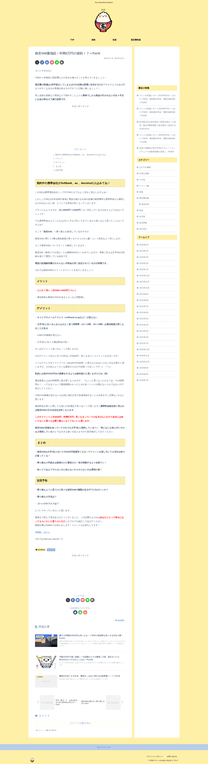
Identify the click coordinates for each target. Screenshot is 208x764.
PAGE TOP (105, 747)
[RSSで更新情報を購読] (85, 612)
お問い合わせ (172, 756)
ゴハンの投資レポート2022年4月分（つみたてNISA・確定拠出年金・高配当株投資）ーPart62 (158, 112)
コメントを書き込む (80, 723)
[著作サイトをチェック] (75, 612)
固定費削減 (41, 550)
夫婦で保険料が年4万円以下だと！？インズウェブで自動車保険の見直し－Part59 (157, 150)
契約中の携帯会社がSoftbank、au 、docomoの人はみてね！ (81, 155)
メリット (59, 158)
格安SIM (52, 550)
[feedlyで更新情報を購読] (80, 612)
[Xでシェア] (37, 62)
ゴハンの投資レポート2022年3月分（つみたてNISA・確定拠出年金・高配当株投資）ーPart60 (158, 138)
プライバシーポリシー (154, 756)
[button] (62, 62)
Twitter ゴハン (42, 532)
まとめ (58, 166)
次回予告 (59, 170)
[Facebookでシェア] (42, 62)
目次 (77, 149)
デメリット (60, 162)
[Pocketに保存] (52, 62)
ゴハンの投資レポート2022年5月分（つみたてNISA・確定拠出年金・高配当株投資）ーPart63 (158, 98)
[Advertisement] (80, 125)
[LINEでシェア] (57, 62)
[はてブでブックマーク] (47, 62)
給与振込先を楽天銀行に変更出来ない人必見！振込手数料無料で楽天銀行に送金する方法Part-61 (157, 125)
